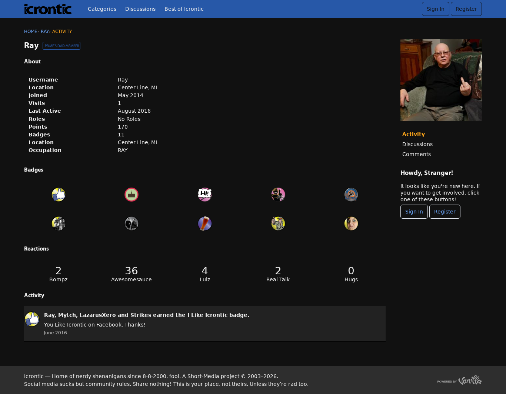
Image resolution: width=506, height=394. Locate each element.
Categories (102, 9)
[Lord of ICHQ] (58, 223)
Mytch (67, 315)
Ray (49, 315)
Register (466, 9)
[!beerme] (204, 223)
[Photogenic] (351, 223)
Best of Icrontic (184, 9)
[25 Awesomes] (278, 194)
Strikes (140, 315)
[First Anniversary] (131, 194)
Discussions (140, 9)
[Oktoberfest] (351, 194)
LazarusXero (98, 315)
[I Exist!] (278, 223)
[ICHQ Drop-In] (131, 223)
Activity (413, 134)
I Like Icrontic (207, 315)
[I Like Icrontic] (58, 194)
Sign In (436, 9)
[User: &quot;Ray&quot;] (32, 319)
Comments (416, 154)
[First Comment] (204, 194)
